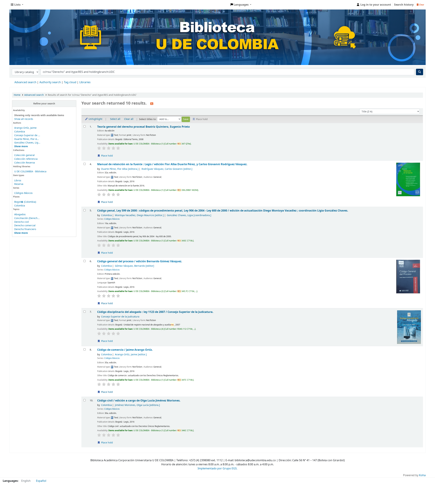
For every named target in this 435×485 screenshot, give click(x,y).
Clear (421, 4)
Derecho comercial (25, 225)
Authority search (50, 82)
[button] (17, 4)
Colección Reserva (24, 162)
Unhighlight (95, 119)
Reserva (18, 184)
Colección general (24, 155)
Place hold (106, 156)
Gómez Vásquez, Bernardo (134, 266)
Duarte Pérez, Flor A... (26, 139)
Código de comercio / (125, 349)
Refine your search (44, 103)
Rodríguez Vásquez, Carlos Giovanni (167, 169)
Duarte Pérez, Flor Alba (119, 169)
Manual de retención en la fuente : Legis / (172, 164)
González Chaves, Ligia (189, 215)
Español (41, 481)
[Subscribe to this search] (152, 103)
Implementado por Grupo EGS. (217, 468)
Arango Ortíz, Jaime (25, 128)
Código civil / (138, 400)
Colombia (19, 131)
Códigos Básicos (23, 193)
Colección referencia (26, 159)
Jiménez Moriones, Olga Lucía (137, 405)
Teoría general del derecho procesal (143, 126)
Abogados (20, 214)
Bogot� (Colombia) (25, 202)
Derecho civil (21, 222)
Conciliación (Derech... (27, 218)
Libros (17, 180)
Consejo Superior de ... (27, 135)
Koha (422, 475)
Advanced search (25, 82)
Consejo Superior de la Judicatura (120, 316)
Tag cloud (70, 82)
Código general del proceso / (139, 261)
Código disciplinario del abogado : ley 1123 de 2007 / (155, 312)
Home (17, 95)
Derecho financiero (25, 229)
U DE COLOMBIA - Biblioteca (30, 171)
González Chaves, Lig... (27, 142)
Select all (115, 119)
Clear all (128, 119)
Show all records (23, 119)
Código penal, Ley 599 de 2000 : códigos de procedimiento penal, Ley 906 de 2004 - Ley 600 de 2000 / (222, 210)
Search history (404, 5)
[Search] (419, 72)
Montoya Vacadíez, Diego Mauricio (139, 215)
